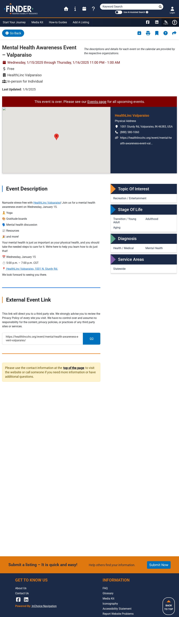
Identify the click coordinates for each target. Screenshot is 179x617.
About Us (20, 588)
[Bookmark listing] (156, 33)
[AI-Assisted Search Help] (146, 12)
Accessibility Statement (117, 608)
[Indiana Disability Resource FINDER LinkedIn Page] (156, 22)
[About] (75, 8)
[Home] (66, 8)
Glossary (108, 593)
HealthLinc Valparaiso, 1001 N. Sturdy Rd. (32, 268)
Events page (96, 102)
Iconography (110, 603)
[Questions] (93, 8)
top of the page (73, 368)
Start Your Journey (14, 22)
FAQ (105, 588)
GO (95, 339)
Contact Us (22, 593)
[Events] (84, 8)
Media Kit (37, 22)
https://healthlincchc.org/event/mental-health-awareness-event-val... (143, 140)
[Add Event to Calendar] (139, 33)
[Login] (172, 9)
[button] (56, 137)
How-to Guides (58, 22)
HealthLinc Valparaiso (47, 202)
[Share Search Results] (174, 33)
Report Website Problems (118, 613)
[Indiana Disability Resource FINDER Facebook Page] (147, 22)
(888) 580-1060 (127, 132)
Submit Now (158, 565)
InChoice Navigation (44, 606)
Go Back (15, 33)
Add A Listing (81, 22)
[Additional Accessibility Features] (174, 22)
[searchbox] (160, 7)
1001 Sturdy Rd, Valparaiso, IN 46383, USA (144, 126)
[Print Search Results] (148, 33)
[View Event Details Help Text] (165, 33)
